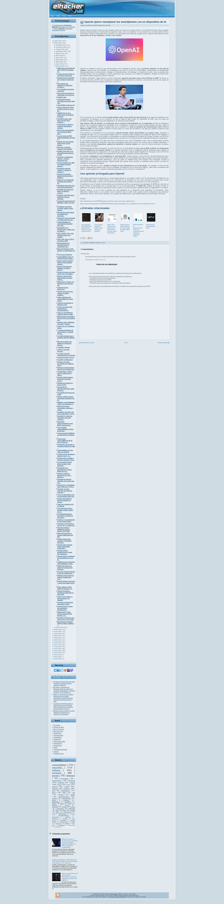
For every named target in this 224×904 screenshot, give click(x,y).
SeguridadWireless (64, 815)
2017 (56, 644)
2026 (56, 41)
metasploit (63, 820)
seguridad (58, 767)
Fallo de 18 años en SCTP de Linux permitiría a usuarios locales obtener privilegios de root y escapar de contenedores (70, 843)
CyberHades (57, 737)
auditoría (68, 817)
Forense (72, 813)
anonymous (68, 812)
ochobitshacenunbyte (60, 749)
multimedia (71, 808)
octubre (58, 49)
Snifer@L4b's (57, 743)
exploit (72, 782)
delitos (73, 822)
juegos (73, 807)
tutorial (55, 787)
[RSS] (58, 895)
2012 (56, 655)
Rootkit (65, 818)
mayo (58, 60)
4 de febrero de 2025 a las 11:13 (95, 260)
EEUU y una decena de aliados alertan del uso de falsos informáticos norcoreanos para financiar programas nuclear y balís (63, 698)
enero (58, 627)
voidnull (55, 751)
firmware (66, 800)
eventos (72, 810)
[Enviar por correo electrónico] (81, 238)
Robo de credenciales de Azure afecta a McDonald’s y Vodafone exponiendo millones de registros (70, 877)
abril (57, 62)
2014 (56, 650)
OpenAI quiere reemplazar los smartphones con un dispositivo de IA (125, 22)
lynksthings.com (58, 753)
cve (68, 784)
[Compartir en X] (86, 238)
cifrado (61, 795)
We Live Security (58, 729)
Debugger (55, 818)
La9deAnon (57, 739)
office (62, 803)
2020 (56, 638)
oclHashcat (57, 826)
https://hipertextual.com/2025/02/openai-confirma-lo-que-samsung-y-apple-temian (107, 201)
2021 (56, 636)
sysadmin (67, 802)
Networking (56, 802)
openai (103, 242)
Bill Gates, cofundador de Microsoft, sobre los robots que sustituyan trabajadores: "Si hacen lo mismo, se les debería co (64, 690)
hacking (67, 789)
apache (64, 807)
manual (55, 789)
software (57, 770)
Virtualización (64, 822)
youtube (55, 798)
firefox (54, 800)
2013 (56, 652)
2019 (56, 640)
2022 (56, 634)
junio (57, 58)
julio (57, 55)
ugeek (55, 747)
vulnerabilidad (59, 765)
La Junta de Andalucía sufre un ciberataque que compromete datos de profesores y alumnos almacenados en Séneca (63, 706)
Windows (71, 781)
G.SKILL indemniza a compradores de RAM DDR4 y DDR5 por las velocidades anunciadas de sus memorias (65, 861)
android (61, 782)
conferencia (62, 813)
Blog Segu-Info (58, 731)
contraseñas (60, 808)
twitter (73, 795)
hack (70, 803)
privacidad (65, 778)
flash (64, 810)
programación (64, 797)
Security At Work (58, 727)
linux (59, 784)
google (56, 775)
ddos (54, 793)
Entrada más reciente (87, 342)
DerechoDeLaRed (59, 741)
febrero (58, 66)
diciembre (59, 45)
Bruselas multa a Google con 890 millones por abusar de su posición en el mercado (64, 712)
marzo (58, 64)
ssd (53, 791)
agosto (58, 53)
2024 (56, 629)
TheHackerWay (58, 735)
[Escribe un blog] (84, 238)
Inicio (126, 342)
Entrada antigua (163, 342)
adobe (54, 803)
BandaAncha (57, 745)
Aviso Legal (122, 895)
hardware (58, 773)
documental (56, 817)
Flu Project (56, 725)
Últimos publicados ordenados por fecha (62, 29)
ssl (53, 813)
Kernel (67, 805)
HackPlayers (57, 733)
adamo (67, 823)
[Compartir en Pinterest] (91, 238)
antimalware (61, 825)
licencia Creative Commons (117, 896)
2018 (56, 642)
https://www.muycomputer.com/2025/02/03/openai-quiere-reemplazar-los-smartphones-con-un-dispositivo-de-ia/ (117, 204)
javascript (55, 807)
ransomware (57, 781)
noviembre (59, 47)
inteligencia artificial (94, 242)
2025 (56, 43)
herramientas (66, 798)
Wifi (64, 793)
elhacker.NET (114, 894)
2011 (56, 657)
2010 (56, 659)
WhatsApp (65, 791)
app (73, 793)
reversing (58, 823)
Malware (71, 775)
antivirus (55, 805)
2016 (56, 646)
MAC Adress (71, 825)
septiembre (59, 51)
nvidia (66, 787)
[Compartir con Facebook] (89, 238)
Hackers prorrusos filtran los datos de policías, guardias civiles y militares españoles (64, 683)
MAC (58, 812)
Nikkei (166, 32)
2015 (56, 648)
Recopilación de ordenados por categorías (63, 26)
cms (57, 810)
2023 (56, 631)
